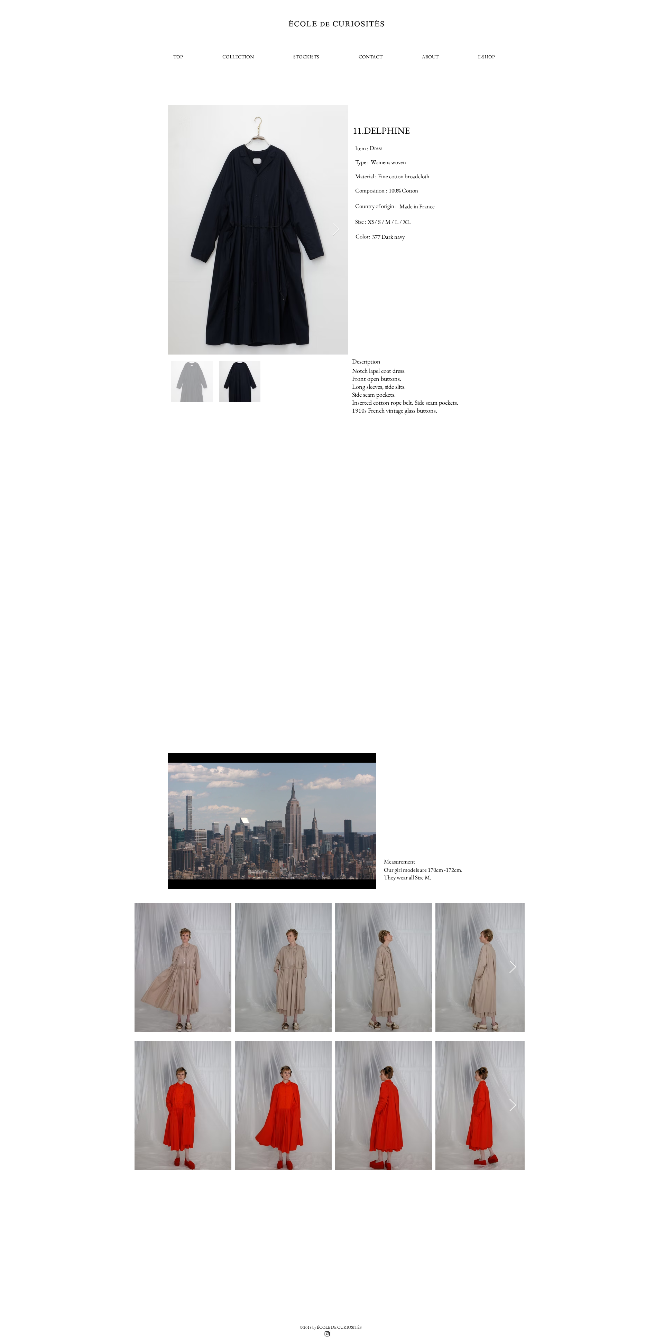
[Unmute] (188, 879)
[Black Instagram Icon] (327, 1333)
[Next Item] (336, 230)
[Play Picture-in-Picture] (354, 879)
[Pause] (177, 879)
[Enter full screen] (366, 879)
